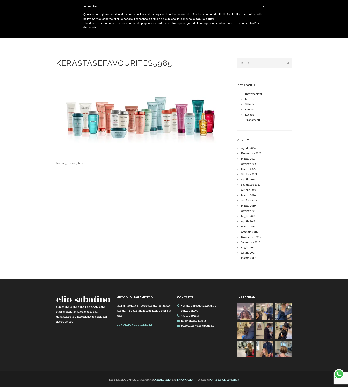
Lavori (249, 99)
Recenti (249, 114)
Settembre (250, 184)
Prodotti (250, 109)
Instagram (233, 379)
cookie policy (205, 18)
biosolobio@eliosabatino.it (197, 325)
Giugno (248, 189)
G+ (211, 379)
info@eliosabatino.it (193, 320)
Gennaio (249, 231)
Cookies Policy (163, 379)
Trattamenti (252, 119)
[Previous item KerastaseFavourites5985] (98, 116)
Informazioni (253, 93)
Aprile (248, 148)
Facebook (220, 379)
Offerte (249, 104)
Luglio (248, 216)
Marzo (248, 158)
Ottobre (249, 163)
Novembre (251, 153)
